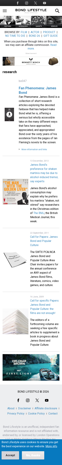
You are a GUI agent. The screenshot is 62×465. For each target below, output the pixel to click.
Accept (10, 455)
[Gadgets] (38, 27)
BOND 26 (34, 35)
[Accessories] (23, 27)
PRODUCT (49, 32)
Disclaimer (24, 408)
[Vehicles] (54, 27)
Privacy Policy (15, 413)
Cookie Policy (36, 413)
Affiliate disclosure (46, 408)
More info (51, 446)
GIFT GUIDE (51, 35)
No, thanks (33, 455)
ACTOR (35, 32)
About (10, 408)
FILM (24, 32)
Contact (53, 413)
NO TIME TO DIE (15, 35)
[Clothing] (8, 27)
